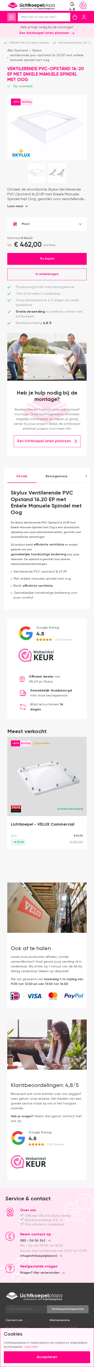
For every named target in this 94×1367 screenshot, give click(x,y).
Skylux (37, 50)
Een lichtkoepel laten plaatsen (44, 33)
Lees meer (31, 1347)
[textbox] (47, 224)
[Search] (66, 17)
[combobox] (47, 224)
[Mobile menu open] (11, 17)
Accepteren (47, 1357)
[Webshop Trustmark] (83, 5)
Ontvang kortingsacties (68, 1306)
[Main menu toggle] (11, 17)
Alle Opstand (17, 50)
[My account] (84, 17)
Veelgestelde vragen (64, 1324)
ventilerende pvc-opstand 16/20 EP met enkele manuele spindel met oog (47, 58)
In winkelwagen (47, 271)
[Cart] (75, 17)
